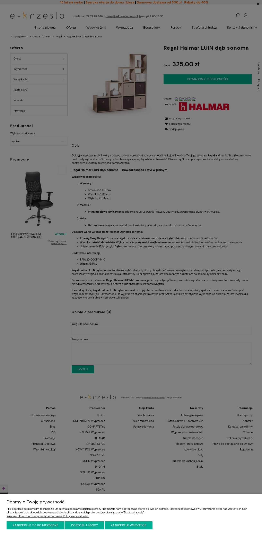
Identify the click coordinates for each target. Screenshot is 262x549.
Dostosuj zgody (84, 525)
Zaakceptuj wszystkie (128, 525)
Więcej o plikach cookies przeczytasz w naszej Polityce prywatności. (48, 516)
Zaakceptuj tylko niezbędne (35, 525)
